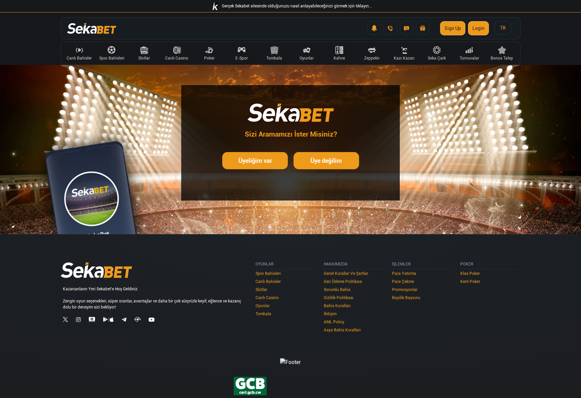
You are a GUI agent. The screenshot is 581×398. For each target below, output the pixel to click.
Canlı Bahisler (268, 281)
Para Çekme (403, 281)
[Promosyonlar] (422, 28)
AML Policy (334, 322)
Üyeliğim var (255, 160)
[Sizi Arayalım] (390, 28)
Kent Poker (470, 281)
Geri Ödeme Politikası (343, 281)
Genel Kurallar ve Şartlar (346, 273)
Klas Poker (470, 273)
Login (478, 28)
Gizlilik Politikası (338, 297)
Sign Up (452, 28)
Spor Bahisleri (268, 273)
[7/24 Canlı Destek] (406, 28)
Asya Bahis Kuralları (342, 330)
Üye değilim (326, 160)
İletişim (330, 314)
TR (503, 28)
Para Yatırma (404, 273)
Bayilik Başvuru (406, 297)
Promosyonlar (405, 289)
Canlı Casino (267, 297)
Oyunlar (263, 305)
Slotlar (261, 289)
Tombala (263, 314)
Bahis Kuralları (337, 305)
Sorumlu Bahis (337, 289)
